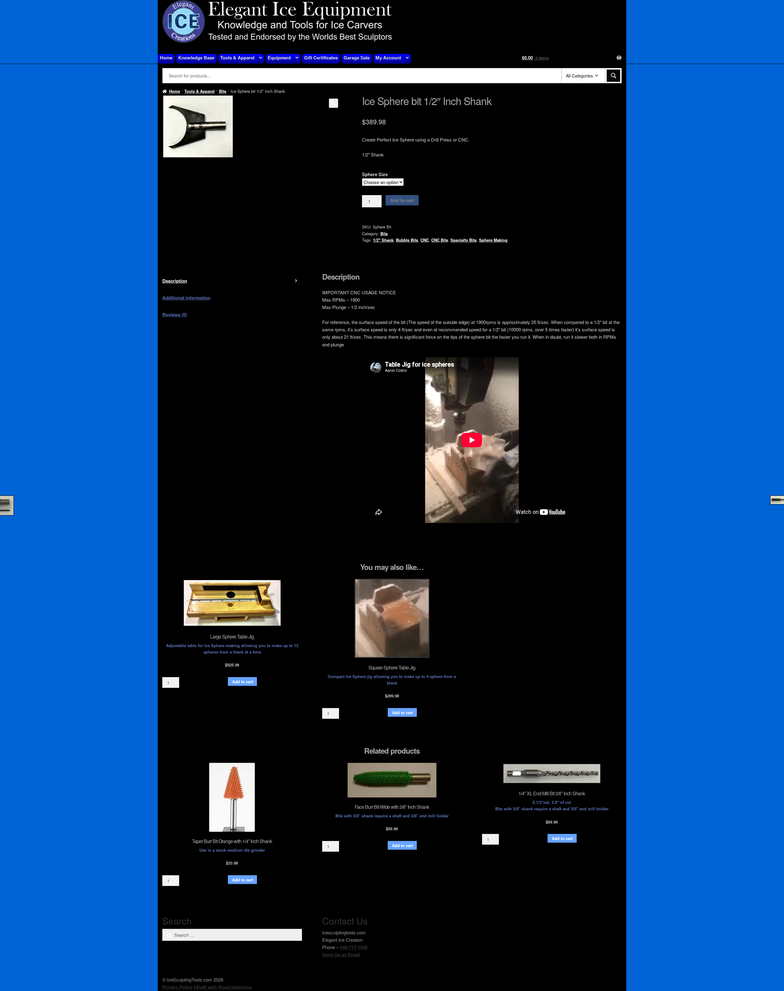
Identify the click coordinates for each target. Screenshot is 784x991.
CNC (424, 240)
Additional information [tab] (186, 297)
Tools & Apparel (237, 57)
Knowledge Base (196, 57)
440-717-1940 (354, 947)
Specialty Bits (463, 240)
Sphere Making (493, 240)
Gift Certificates (321, 57)
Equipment (279, 57)
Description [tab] (174, 280)
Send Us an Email (341, 954)
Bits (222, 91)
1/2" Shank (383, 240)
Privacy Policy (177, 987)
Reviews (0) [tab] (174, 314)
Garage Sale (357, 57)
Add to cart (402, 200)
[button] (333, 103)
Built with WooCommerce (223, 987)
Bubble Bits (407, 240)
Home (166, 57)
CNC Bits (439, 240)
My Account (388, 57)
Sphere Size (375, 174)
